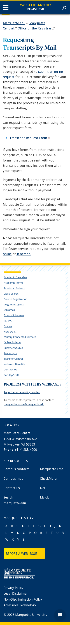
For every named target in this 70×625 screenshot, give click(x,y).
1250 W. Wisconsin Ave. (21, 439)
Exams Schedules (14, 315)
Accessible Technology (20, 605)
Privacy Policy (13, 587)
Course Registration (15, 299)
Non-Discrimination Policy (23, 599)
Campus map (14, 478)
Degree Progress (14, 304)
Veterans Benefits (14, 364)
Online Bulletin (12, 342)
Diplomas (9, 310)
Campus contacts (16, 469)
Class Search (11, 293)
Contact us (12, 488)
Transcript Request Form (28, 138)
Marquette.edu (14, 23)
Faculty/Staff (11, 375)
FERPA (7, 320)
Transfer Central (14, 358)
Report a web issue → (24, 553)
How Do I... (10, 331)
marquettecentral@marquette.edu (24, 404)
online (7, 254)
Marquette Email (52, 469)
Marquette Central (17, 433)
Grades (8, 326)
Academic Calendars (15, 277)
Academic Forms (13, 282)
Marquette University (35, 5)
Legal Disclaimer (16, 593)
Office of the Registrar (35, 28)
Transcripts (10, 353)
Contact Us (10, 369)
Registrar (35, 9)
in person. (24, 254)
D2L (43, 488)
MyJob (44, 497)
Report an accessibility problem (22, 392)
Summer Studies (13, 348)
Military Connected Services (20, 337)
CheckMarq (48, 478)
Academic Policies (14, 288)
